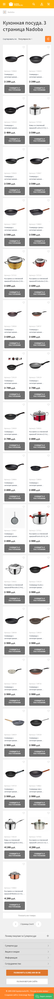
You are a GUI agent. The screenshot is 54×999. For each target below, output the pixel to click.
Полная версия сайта (27, 981)
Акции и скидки (12, 951)
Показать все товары (27, 915)
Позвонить (27, 972)
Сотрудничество (13, 963)
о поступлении (15, 89)
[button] (44, 996)
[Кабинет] (41, 4)
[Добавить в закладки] (23, 47)
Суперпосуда (11, 945)
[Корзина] (48, 4)
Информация (11, 957)
